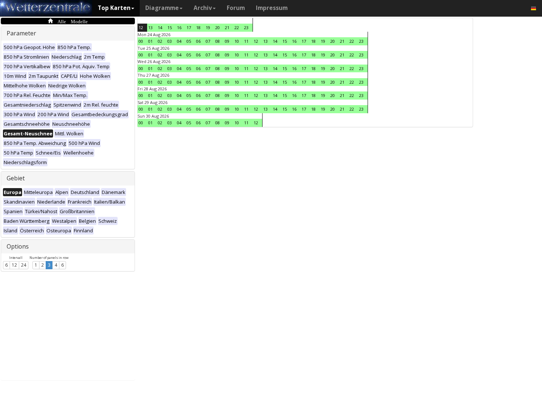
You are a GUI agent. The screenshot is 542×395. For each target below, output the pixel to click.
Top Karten (114, 8)
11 (246, 41)
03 (169, 41)
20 (217, 27)
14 (160, 27)
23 (246, 27)
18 (198, 27)
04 (179, 41)
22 (236, 27)
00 (141, 41)
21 (227, 27)
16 (179, 27)
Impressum (272, 8)
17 (189, 27)
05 (189, 41)
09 (227, 41)
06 (198, 41)
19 (208, 27)
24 (23, 265)
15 (169, 27)
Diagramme (162, 8)
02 (160, 41)
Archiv (203, 8)
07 (208, 41)
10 (236, 41)
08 (217, 41)
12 (14, 265)
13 (150, 27)
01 (150, 41)
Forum (236, 8)
